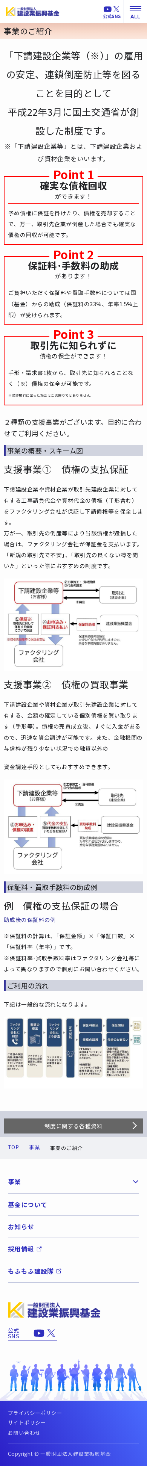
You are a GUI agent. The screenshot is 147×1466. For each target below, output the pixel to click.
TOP (13, 1148)
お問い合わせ (24, 1432)
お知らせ (21, 1226)
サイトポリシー (27, 1422)
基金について (27, 1204)
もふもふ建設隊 (31, 1271)
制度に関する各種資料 (73, 1126)
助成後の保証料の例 (30, 919)
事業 (34, 1148)
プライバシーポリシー (35, 1412)
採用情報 (21, 1248)
